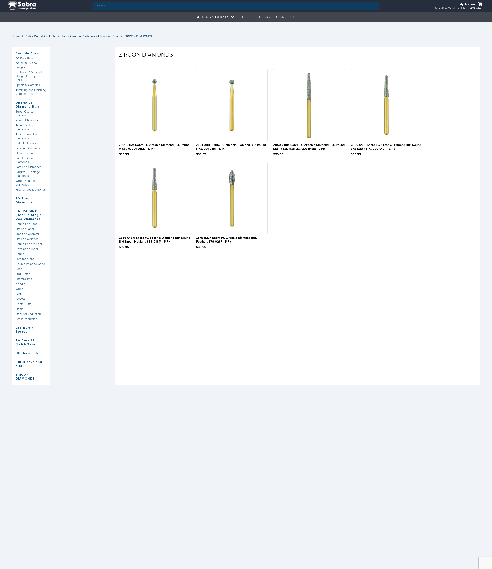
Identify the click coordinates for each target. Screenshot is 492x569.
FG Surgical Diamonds (26, 200)
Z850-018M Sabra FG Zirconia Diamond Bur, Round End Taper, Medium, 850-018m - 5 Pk (309, 147)
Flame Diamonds (27, 153)
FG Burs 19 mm (25, 58)
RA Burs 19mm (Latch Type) (28, 342)
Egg (18, 294)
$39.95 (124, 154)
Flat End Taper (25, 229)
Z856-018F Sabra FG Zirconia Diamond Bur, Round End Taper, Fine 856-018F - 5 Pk (386, 147)
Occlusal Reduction (28, 314)
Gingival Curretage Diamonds (28, 174)
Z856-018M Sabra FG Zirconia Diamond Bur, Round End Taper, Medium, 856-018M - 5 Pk (154, 240)
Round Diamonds (27, 120)
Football (21, 299)
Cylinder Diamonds (28, 143)
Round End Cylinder (29, 244)
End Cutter (23, 274)
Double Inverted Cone (30, 264)
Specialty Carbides (28, 85)
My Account (467, 4)
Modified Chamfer (27, 234)
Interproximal (24, 279)
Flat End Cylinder (27, 239)
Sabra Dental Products (40, 36)
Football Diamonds (28, 148)
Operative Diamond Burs (28, 104)
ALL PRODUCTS (214, 17)
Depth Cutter (24, 304)
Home (16, 36)
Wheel (20, 289)
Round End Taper (27, 224)
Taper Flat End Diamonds (25, 127)
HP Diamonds (27, 353)
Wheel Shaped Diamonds (25, 183)
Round (20, 254)
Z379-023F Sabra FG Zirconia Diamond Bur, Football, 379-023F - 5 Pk (226, 240)
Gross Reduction (26, 319)
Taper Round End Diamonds (27, 136)
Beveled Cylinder (27, 249)
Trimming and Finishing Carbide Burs (31, 92)
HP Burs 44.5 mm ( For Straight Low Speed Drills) (30, 76)
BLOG (264, 17)
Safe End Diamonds (28, 167)
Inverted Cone (25, 259)
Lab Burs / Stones (24, 330)
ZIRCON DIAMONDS (138, 36)
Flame (20, 309)
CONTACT (285, 17)
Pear (19, 269)
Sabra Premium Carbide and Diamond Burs (90, 36)
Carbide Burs (27, 53)
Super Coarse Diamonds (25, 113)
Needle (20, 284)
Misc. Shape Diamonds (31, 190)
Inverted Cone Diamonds (25, 160)
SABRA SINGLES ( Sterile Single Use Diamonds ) (30, 215)
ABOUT (246, 17)
